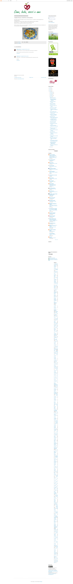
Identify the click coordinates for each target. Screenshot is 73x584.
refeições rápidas (56, 517)
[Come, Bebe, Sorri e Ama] (48, 18)
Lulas (55, 440)
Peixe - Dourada (56, 481)
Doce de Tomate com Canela (52, 166)
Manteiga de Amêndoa (52, 213)
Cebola (55, 334)
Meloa (57, 455)
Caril (54, 321)
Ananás (55, 281)
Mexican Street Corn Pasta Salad (53, 169)
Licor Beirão (55, 435)
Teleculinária (55, 552)
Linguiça (55, 438)
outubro (51, 94)
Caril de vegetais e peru (53, 111)
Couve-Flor (56, 368)
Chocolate (55, 339)
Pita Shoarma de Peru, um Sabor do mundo (53, 128)
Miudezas (55, 458)
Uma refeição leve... (52, 131)
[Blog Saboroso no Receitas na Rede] (53, 260)
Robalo (55, 523)
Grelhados (56, 422)
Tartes (54, 551)
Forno (55, 408)
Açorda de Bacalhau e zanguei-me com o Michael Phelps (53, 143)
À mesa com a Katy (52, 197)
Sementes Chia (56, 536)
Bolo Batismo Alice (52, 116)
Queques (56, 512)
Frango (55, 410)
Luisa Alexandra (51, 165)
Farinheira (55, 400)
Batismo (55, 297)
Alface (55, 275)
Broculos (55, 314)
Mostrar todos (56, 239)
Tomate (55, 553)
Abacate (56, 264)
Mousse (55, 463)
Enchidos (55, 389)
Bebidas (55, 299)
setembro (51, 95)
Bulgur (56, 315)
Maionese (55, 442)
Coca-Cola (55, 345)
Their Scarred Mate (51, 198)
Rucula (55, 524)
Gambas (55, 417)
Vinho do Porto (56, 558)
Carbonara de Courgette (53, 107)
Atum (54, 288)
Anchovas (55, 282)
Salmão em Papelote (53, 97)
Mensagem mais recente (18, 77)
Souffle (56, 548)
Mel (54, 453)
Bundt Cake (55, 316)
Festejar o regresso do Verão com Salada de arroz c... (54, 117)
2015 (50, 87)
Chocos (57, 340)
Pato (57, 475)
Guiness (55, 424)
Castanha (55, 333)
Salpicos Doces (19, 49)
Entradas (55, 390)
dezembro (51, 92)
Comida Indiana (56, 353)
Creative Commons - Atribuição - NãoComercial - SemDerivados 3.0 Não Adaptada (53, 571)
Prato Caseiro (51, 162)
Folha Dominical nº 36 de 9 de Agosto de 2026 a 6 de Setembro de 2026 (53, 206)
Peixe (18, 43)
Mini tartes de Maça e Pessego (53, 102)
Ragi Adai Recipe (51, 160)
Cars (54, 332)
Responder (18, 53)
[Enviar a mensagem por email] (23, 42)
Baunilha (55, 298)
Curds (54, 373)
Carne (55, 322)
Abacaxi (55, 265)
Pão (54, 472)
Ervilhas (55, 392)
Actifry (57, 269)
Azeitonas (55, 291)
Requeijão (55, 519)
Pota (57, 502)
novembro (51, 93)
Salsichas (57, 532)
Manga (55, 444)
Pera (55, 490)
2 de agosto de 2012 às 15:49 (24, 56)
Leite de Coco (56, 433)
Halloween (55, 425)
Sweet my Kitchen (52, 171)
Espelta (57, 394)
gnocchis (55, 419)
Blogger (41, 581)
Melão (54, 455)
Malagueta (55, 443)
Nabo (54, 465)
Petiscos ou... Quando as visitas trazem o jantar (53, 114)
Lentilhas (56, 434)
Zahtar (55, 562)
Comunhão (55, 359)
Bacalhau (55, 292)
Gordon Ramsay (56, 420)
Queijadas (57, 505)
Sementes (55, 535)
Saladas (20, 43)
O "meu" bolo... (52, 134)
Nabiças (55, 464)
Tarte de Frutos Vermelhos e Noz (53, 191)
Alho (57, 277)
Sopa (57, 546)
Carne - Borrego (56, 323)
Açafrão (55, 267)
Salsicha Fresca (56, 531)
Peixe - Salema (56, 486)
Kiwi (56, 428)
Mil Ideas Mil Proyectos (52, 218)
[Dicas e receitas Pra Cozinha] (52, 258)
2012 (50, 91)
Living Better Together (52, 168)
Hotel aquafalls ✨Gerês (52, 181)
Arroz (55, 287)
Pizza (54, 499)
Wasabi (56, 559)
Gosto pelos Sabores (52, 223)
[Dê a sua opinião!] (24, 42)
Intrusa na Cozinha (52, 154)
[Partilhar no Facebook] (26, 42)
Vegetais (55, 556)
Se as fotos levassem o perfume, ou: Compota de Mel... (54, 109)
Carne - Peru (56, 326)
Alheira (55, 277)
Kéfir (54, 428)
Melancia (55, 454)
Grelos (56, 423)
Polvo (54, 501)
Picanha (57, 494)
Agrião (56, 272)
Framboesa (55, 409)
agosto (51, 96)
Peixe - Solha (56, 488)
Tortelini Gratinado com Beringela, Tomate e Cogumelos (53, 100)
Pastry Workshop (51, 233)
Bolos (55, 310)
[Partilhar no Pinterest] (27, 42)
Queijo (57, 506)
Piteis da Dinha (51, 183)
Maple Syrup (55, 445)
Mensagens (56, 456)
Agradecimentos (56, 271)
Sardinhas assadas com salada (53, 163)
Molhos (55, 460)
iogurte (55, 427)
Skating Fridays (51, 195)
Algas (54, 276)
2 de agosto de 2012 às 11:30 (25, 49)
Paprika (55, 473)
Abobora (55, 266)
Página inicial (31, 77)
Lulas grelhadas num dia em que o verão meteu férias (54, 140)
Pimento (56, 495)
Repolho (55, 518)
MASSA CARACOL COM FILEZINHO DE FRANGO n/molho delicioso (52, 185)
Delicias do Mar (56, 375)
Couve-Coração (56, 367)
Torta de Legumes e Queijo (52, 201)
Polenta (55, 500)
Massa (55, 448)
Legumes (55, 430)
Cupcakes (55, 372)
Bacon (55, 293)
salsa (56, 530)
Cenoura (55, 335)
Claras (55, 343)
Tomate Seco (56, 554)
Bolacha (55, 306)
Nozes (55, 470)
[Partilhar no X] (25, 42)
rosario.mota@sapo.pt (51, 22)
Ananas (55, 280)
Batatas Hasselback (52, 103)
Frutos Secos (55, 413)
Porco (55, 502)
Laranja (55, 429)
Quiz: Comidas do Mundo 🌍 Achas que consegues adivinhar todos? (53, 210)
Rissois (55, 522)
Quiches (56, 513)
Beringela (55, 300)
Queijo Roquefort (56, 511)
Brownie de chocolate (52, 231)
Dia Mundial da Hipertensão (56, 379)
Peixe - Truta (56, 489)
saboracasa (18, 56)
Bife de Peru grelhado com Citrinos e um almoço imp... (53, 138)
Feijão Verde (56, 404)
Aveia (57, 288)
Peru (54, 491)
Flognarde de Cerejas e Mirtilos (53, 178)
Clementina (55, 344)
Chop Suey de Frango (53, 121)
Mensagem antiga (43, 77)
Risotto (55, 521)
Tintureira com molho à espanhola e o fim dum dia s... (54, 126)
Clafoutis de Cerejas (51, 216)
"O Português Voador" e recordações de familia (53, 119)
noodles (55, 469)
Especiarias (56, 393)
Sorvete (57, 547)
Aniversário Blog (56, 283)
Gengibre (55, 418)
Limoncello (55, 437)
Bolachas (55, 307)
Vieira (56, 557)
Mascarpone (55, 447)
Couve (54, 363)
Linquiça (55, 439)
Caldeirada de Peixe (52, 104)
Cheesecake (55, 337)
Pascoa (55, 475)
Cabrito (55, 317)
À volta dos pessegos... (53, 122)
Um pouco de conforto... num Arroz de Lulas (54, 113)
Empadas (55, 388)
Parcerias (55, 474)
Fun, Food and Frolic (52, 159)
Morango (55, 461)
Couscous (55, 362)
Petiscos (55, 493)
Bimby (55, 302)
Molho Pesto (55, 459)
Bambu (55, 294)
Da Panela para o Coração (53, 208)
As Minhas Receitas (52, 200)
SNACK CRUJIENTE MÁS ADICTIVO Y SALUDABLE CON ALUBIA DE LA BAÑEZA (53, 220)
